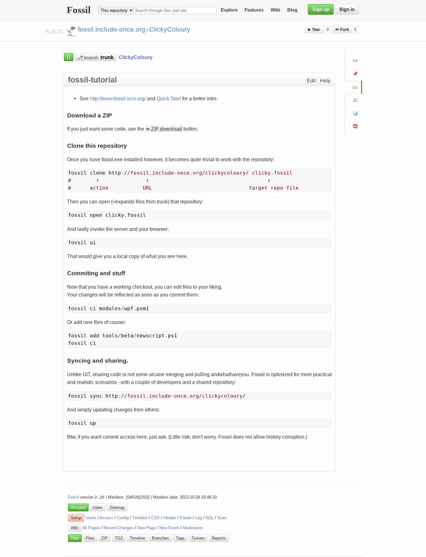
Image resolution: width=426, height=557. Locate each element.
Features (254, 10)
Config (122, 517)
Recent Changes (118, 527)
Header (169, 517)
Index (98, 507)
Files (90, 538)
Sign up (320, 9)
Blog (292, 10)
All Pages (91, 527)
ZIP (104, 538)
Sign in (347, 9)
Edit (311, 80)
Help (325, 80)
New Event (169, 527)
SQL (210, 517)
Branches (160, 538)
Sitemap (116, 507)
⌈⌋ (68, 57)
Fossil (73, 497)
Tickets (198, 538)
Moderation (193, 527)
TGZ (119, 538)
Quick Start (169, 98)
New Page (146, 527)
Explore (229, 10)
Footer (185, 517)
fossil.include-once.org (111, 29)
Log (198, 517)
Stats (222, 517)
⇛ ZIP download (164, 129)
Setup (76, 517)
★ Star (314, 29)
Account (78, 507)
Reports (219, 538)
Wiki (275, 10)
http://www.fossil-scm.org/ (118, 98)
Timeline (140, 517)
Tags (180, 538)
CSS (155, 517)
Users (90, 517)
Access (106, 517)
